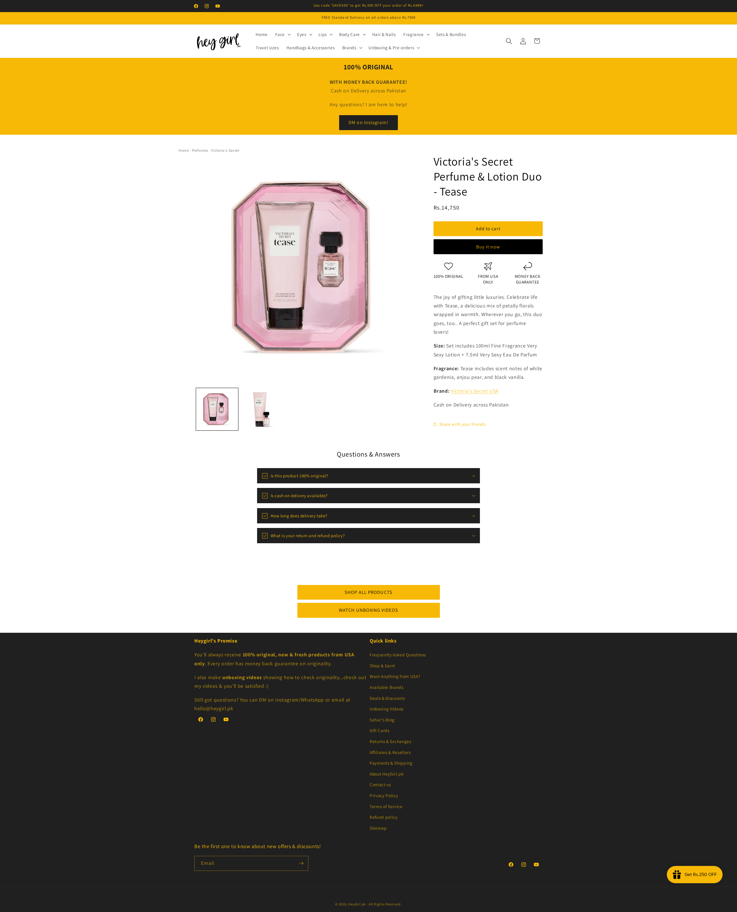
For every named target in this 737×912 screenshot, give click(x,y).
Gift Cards (380, 730)
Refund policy (384, 817)
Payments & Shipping (391, 763)
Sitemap (378, 828)
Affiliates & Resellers (390, 752)
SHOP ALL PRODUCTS (368, 592)
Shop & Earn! (382, 665)
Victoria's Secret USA (474, 390)
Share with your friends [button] (462, 424)
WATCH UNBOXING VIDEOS (368, 610)
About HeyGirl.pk (387, 774)
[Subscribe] (301, 863)
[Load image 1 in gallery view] (217, 409)
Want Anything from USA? (395, 676)
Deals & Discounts (387, 698)
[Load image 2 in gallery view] (262, 409)
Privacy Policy (384, 795)
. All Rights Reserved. (384, 904)
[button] (282, 34)
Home (183, 150)
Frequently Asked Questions (398, 655)
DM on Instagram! (368, 122)
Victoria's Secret (225, 150)
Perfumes (200, 150)
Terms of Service (386, 806)
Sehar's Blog (382, 720)
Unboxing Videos (386, 709)
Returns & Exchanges (390, 741)
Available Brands (387, 687)
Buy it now (488, 247)
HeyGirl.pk (357, 904)
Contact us (380, 784)
